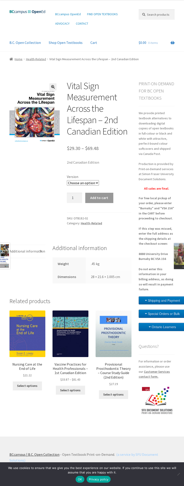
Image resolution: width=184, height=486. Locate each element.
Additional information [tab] (27, 251)
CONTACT (82, 23)
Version (72, 176)
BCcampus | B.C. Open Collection (34, 454)
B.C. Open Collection (25, 42)
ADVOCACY (62, 23)
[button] (53, 86)
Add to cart (99, 197)
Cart (93, 42)
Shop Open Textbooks (66, 42)
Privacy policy (99, 479)
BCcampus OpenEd (68, 14)
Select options (27, 386)
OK (80, 479)
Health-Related (36, 59)
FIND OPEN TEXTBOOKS (102, 14)
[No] (178, 474)
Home (18, 59)
